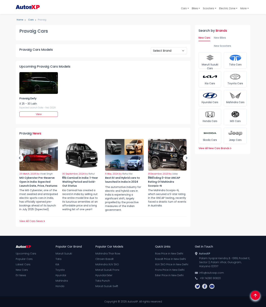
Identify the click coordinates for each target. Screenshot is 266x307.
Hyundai (61, 275)
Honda (60, 286)
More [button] (243, 8)
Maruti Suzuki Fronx (107, 270)
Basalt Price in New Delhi (170, 259)
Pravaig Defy (27, 98)
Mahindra (62, 281)
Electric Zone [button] (227, 8)
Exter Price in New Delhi (169, 275)
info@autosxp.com (211, 273)
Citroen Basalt (104, 259)
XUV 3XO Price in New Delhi (171, 264)
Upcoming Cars (26, 253)
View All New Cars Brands (214, 148)
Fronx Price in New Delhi (169, 270)
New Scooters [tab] (222, 46)
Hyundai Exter (103, 275)
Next (186, 158)
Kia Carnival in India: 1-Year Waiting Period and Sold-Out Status (80, 182)
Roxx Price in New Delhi (169, 253)
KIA (57, 264)
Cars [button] (184, 8)
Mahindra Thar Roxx (107, 253)
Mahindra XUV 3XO (107, 264)
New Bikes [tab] (220, 38)
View (39, 114)
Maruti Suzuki (64, 253)
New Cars (22, 270)
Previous (19, 158)
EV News (21, 275)
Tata (58, 259)
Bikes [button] (195, 8)
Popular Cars (24, 259)
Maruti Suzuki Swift (106, 286)
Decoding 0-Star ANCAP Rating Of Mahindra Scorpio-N (164, 182)
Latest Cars (23, 264)
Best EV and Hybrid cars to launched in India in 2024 (122, 180)
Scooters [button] (208, 8)
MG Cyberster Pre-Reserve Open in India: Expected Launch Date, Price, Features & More (38, 184)
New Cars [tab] (204, 38)
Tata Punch (102, 281)
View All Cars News (31, 221)
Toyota (60, 270)
